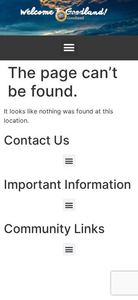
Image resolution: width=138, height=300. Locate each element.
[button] (69, 48)
